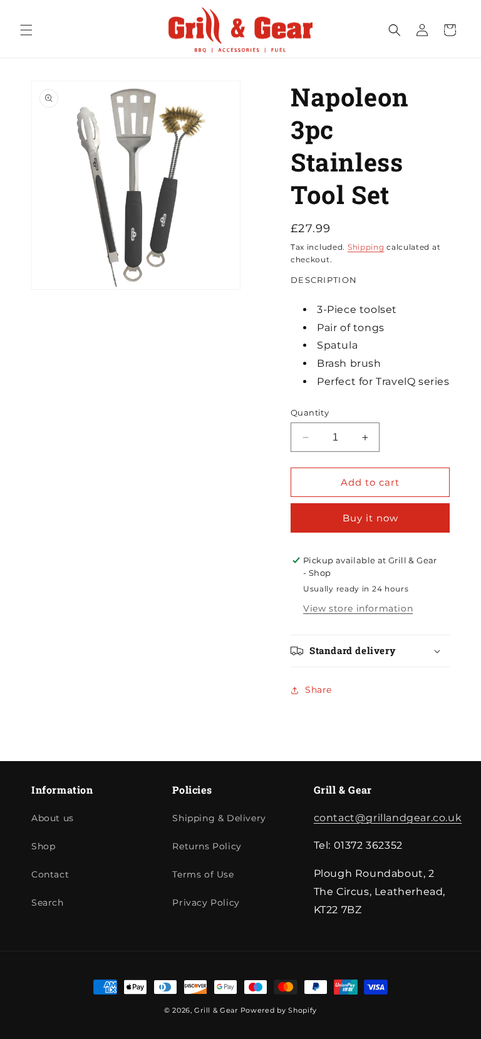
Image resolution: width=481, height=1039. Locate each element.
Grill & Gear (215, 1010)
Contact (50, 874)
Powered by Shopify (279, 1010)
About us (52, 818)
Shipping (366, 247)
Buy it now (370, 518)
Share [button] (318, 689)
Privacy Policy (205, 902)
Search (47, 902)
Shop (43, 846)
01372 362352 (457, 24)
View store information (358, 608)
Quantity (310, 412)
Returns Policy (206, 846)
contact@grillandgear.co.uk (388, 818)
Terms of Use (203, 874)
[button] (26, 30)
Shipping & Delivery (219, 818)
